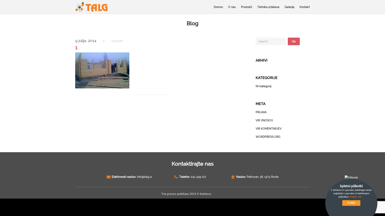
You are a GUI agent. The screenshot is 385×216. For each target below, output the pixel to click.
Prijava (261, 112)
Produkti (246, 7)
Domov (218, 7)
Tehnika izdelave (268, 7)
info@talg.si (144, 176)
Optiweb (117, 41)
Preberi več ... (357, 197)
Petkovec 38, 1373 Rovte (263, 176)
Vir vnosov (264, 120)
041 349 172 (198, 176)
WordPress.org (268, 136)
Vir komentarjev (269, 128)
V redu (351, 203)
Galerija (289, 7)
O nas (232, 7)
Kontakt (305, 7)
